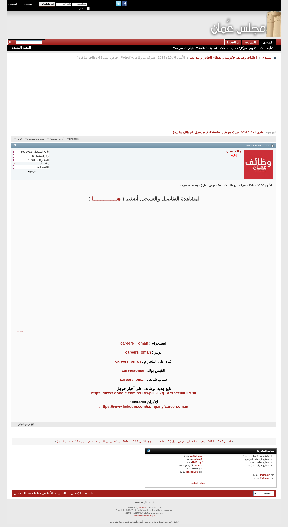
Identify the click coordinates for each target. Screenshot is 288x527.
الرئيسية (60, 493)
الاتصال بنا (74, 493)
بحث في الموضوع (35, 139)
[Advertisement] (132, 20)
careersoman (133, 370)
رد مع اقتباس (24, 424)
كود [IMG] (197, 462)
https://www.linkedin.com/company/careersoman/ (143, 406)
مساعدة (28, 4)
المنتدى (267, 42)
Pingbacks (264, 475)
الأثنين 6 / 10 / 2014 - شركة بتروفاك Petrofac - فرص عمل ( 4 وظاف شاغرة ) (218, 132)
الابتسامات (197, 459)
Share (19, 331)
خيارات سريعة (184, 48)
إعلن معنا (88, 493)
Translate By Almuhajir (144, 516)
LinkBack (74, 139)
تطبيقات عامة (207, 48)
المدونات (250, 42)
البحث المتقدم (21, 47)
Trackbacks (192, 471)
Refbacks (265, 478)
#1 (14, 145)
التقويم (253, 48)
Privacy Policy (32, 493)
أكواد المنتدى (196, 456)
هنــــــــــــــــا (106, 198)
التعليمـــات (267, 48)
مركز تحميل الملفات (233, 48)
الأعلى (18, 493)
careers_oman (138, 352)
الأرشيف (47, 493)
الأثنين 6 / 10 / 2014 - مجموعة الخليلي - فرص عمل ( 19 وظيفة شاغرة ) (189, 441)
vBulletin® (143, 508)
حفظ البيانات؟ (80, 9)
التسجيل (12, 4)
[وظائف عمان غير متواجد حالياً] (258, 164)
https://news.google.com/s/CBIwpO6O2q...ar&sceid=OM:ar (143, 393)
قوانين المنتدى (198, 483)
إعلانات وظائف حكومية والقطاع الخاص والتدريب (223, 57)
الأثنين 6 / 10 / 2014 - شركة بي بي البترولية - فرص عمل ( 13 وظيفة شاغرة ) (101, 441)
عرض (19, 139)
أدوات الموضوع (57, 139)
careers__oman (134, 343)
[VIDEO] (198, 465)
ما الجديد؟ (233, 42)
